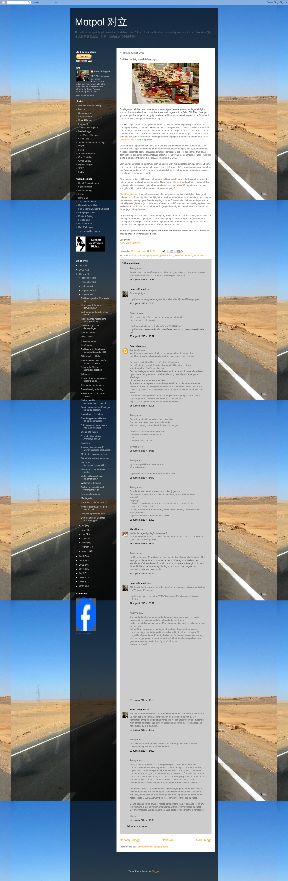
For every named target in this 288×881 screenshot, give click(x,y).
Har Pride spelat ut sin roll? (94, 502)
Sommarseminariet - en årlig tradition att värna (94, 361)
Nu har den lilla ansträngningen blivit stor (94, 401)
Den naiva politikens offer (93, 513)
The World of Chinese (88, 135)
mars (84, 542)
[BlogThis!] (172, 251)
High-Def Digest (86, 164)
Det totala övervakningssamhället (93, 464)
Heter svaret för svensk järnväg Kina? (92, 306)
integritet (133, 255)
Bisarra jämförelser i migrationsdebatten (91, 368)
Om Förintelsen (85, 157)
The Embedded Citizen (89, 231)
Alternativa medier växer (92, 385)
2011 (81, 569)
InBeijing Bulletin (86, 212)
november (87, 282)
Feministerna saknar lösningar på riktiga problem (95, 408)
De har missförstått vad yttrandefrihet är (92, 488)
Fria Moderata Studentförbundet (93, 209)
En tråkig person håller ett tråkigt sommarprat (93, 419)
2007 (81, 586)
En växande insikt (89, 332)
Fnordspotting (85, 190)
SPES (81, 168)
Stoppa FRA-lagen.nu (88, 127)
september (87, 290)
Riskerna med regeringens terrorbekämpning (93, 320)
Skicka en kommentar (137, 826)
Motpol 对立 (101, 22)
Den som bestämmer (91, 494)
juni (84, 530)
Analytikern (136, 346)
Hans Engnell (81, 597)
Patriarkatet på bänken (92, 414)
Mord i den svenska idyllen (94, 454)
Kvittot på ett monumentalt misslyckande (94, 379)
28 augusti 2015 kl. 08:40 (142, 303)
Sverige (188, 255)
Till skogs (85, 374)
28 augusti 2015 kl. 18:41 (142, 543)
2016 (81, 270)
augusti (86, 294)
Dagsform (85, 443)
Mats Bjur (135, 529)
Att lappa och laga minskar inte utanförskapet (94, 426)
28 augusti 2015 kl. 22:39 (142, 573)
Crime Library (84, 161)
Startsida (168, 840)
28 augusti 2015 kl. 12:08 (142, 405)
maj (84, 534)
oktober (86, 286)
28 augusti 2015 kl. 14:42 (142, 478)
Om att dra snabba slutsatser (95, 458)
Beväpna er (86, 345)
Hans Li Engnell (138, 289)
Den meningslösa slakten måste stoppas (93, 519)
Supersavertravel (86, 153)
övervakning (199, 255)
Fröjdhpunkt (84, 220)
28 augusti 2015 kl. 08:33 (142, 279)
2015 (81, 274)
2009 (81, 577)
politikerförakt (166, 255)
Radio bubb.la (85, 113)
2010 (81, 573)
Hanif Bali (83, 198)
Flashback (83, 124)
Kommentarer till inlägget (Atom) (152, 846)
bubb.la (81, 109)
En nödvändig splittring (92, 389)
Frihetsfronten (85, 116)
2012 (81, 565)
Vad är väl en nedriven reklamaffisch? (91, 477)
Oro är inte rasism (89, 432)
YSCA (81, 146)
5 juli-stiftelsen (85, 186)
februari (86, 547)
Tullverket (176, 182)
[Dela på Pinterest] (181, 251)
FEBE (81, 172)
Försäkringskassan (129, 194)
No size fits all (85, 223)
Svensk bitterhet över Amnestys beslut (91, 437)
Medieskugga (84, 131)
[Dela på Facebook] (178, 251)
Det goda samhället (87, 205)
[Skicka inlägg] (162, 251)
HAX (122, 243)
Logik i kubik (87, 336)
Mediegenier (87, 498)
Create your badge (83, 633)
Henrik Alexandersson (88, 183)
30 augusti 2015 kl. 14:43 (142, 820)
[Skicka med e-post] (169, 251)
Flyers (81, 150)
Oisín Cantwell (133, 243)
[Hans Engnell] (86, 630)
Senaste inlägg (130, 840)
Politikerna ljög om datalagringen (90, 327)
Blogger (155, 871)
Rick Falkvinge (85, 227)
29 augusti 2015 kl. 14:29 (142, 751)
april (84, 538)
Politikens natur (88, 341)
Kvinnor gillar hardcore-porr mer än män (94, 508)
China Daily (83, 138)
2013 (81, 560)
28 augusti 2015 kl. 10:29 (142, 336)
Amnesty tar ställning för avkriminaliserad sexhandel (95, 448)
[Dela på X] (175, 251)
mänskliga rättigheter (149, 255)
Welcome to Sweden (91, 483)
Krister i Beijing (85, 216)
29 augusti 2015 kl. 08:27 (142, 603)
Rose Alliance (85, 120)
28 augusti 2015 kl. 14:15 (142, 451)
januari (85, 551)
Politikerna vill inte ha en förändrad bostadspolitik (93, 350)
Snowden (179, 255)
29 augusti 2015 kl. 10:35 (142, 700)
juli (83, 525)
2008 (81, 581)
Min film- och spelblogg (89, 105)
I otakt (81, 194)
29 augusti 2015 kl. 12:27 (142, 730)
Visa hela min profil (85, 95)
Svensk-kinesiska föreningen (92, 142)
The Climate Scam (87, 201)
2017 (81, 265)
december (87, 278)
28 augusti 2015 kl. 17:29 (142, 520)
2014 (81, 556)
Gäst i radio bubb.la (90, 356)
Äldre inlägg (204, 840)
